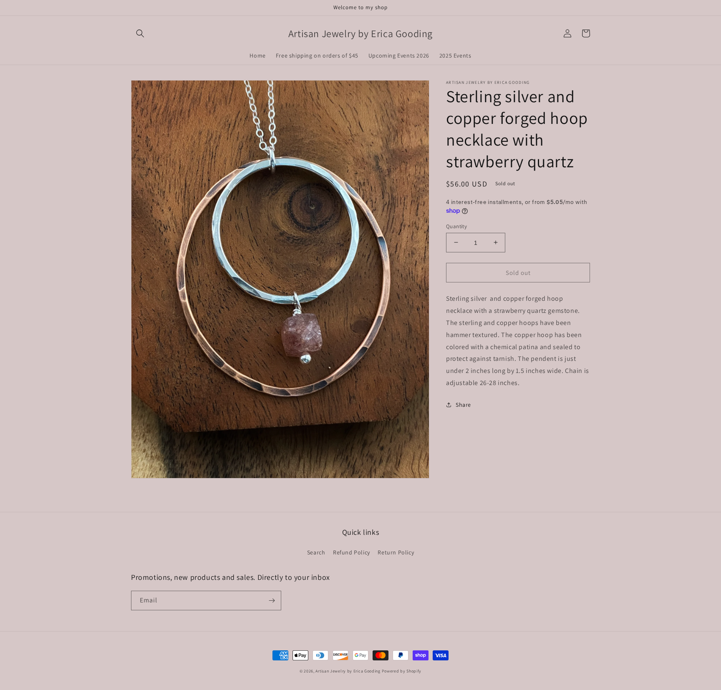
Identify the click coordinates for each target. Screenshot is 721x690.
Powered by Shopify (402, 671)
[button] (140, 33)
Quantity (456, 225)
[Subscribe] (271, 600)
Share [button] (463, 404)
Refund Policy (351, 552)
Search (316, 552)
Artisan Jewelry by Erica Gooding (347, 671)
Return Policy (396, 552)
